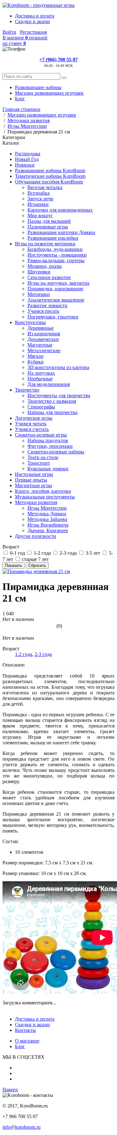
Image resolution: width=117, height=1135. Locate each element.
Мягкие (35, 356)
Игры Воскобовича (47, 525)
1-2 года (23, 654)
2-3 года (43, 654)
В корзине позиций (24, 40)
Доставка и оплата (34, 15)
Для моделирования (48, 384)
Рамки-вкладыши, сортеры (56, 260)
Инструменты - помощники (57, 255)
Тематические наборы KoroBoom (50, 176)
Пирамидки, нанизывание (55, 288)
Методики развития (36, 502)
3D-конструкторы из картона (58, 367)
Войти (9, 32)
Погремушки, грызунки (52, 316)
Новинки (25, 165)
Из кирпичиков (43, 333)
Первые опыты (31, 479)
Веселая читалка (44, 187)
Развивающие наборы (38, 87)
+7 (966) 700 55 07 (58, 59)
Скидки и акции (32, 21)
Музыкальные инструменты (45, 496)
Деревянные (40, 328)
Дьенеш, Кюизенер (47, 530)
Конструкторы (30, 322)
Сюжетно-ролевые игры (41, 435)
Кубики (35, 361)
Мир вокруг (40, 215)
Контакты (25, 1030)
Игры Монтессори (47, 508)
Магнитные (39, 345)
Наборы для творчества (52, 412)
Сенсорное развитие (49, 277)
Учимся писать (43, 311)
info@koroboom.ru (21, 1127)
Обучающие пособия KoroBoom (49, 181)
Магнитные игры (33, 485)
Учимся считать (32, 429)
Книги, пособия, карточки (43, 491)
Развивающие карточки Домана (61, 232)
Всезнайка (38, 193)
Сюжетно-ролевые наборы (55, 451)
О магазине (27, 1040)
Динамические (43, 339)
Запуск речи (40, 198)
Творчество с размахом (51, 401)
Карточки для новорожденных (60, 209)
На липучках (41, 373)
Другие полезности (35, 536)
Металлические (44, 350)
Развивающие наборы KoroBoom (50, 170)
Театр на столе (42, 457)
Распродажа (27, 153)
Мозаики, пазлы (44, 266)
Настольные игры (34, 474)
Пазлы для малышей (49, 221)
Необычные (40, 378)
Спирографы (41, 406)
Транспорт (38, 463)
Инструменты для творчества (58, 395)
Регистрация (33, 32)
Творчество (27, 389)
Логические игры (33, 418)
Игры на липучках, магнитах (58, 283)
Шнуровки (39, 271)
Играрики (38, 204)
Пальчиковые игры (47, 226)
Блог (20, 98)
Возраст (10, 546)
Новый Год (27, 159)
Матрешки (38, 294)
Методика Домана (46, 513)
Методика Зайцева (47, 519)
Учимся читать (30, 423)
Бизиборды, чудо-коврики (55, 249)
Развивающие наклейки (52, 238)
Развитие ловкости (47, 305)
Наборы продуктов (47, 440)
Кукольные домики (47, 468)
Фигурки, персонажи (50, 446)
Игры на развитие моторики (45, 243)
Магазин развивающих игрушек (49, 93)
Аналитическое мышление (55, 299)
